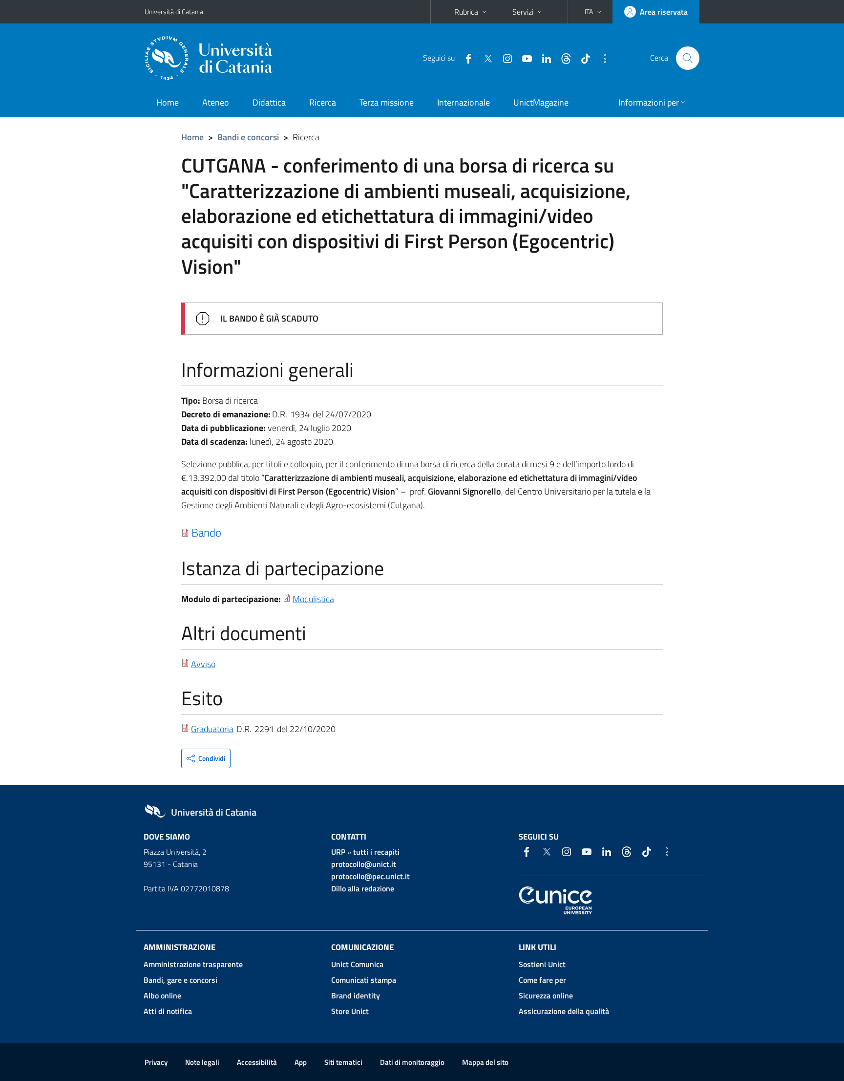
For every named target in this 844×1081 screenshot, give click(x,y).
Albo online (162, 995)
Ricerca (322, 102)
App (301, 1062)
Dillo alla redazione (362, 888)
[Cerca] (687, 58)
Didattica (269, 102)
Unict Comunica (357, 964)
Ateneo (215, 102)
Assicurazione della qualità (564, 1011)
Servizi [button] (522, 12)
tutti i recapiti (376, 852)
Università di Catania (174, 11)
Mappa (485, 1062)
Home (167, 102)
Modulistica (313, 598)
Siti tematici (343, 1062)
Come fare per (542, 980)
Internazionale (463, 102)
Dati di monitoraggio (412, 1062)
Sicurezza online (546, 995)
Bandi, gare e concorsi (180, 980)
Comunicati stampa (363, 980)
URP (338, 852)
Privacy (156, 1062)
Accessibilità (257, 1062)
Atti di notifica (168, 1011)
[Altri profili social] (601, 58)
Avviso (203, 663)
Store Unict (350, 1011)
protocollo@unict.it (363, 864)
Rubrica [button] (466, 12)
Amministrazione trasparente (193, 964)
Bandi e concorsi (248, 137)
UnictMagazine (541, 102)
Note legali (202, 1062)
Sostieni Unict (542, 964)
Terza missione (386, 102)
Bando (206, 532)
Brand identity (355, 995)
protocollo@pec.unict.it (370, 876)
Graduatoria (212, 728)
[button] (594, 11)
